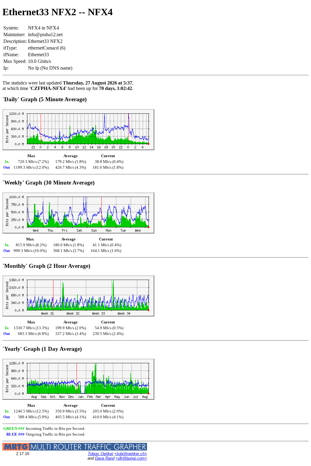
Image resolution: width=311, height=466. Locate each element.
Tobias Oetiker (100, 453)
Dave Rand (104, 458)
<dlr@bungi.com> (131, 458)
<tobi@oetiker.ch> (130, 453)
